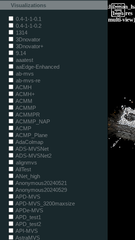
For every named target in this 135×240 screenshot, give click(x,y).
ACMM (23, 101)
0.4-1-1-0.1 (27, 19)
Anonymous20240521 (40, 183)
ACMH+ (24, 94)
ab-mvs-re (27, 80)
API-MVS (26, 231)
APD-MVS (27, 197)
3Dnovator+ (29, 46)
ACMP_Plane (31, 135)
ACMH (23, 87)
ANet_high (27, 176)
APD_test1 (27, 217)
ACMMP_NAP (32, 121)
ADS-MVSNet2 (32, 156)
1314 (20, 33)
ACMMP (25, 108)
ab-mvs (24, 74)
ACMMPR (27, 115)
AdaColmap (28, 142)
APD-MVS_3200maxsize (44, 203)
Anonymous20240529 (40, 190)
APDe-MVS (28, 210)
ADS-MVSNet (31, 149)
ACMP (22, 128)
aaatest (23, 60)
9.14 (20, 53)
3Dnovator (27, 39)
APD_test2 (27, 224)
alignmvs (25, 162)
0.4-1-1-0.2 (27, 26)
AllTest (22, 169)
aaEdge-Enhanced (36, 67)
